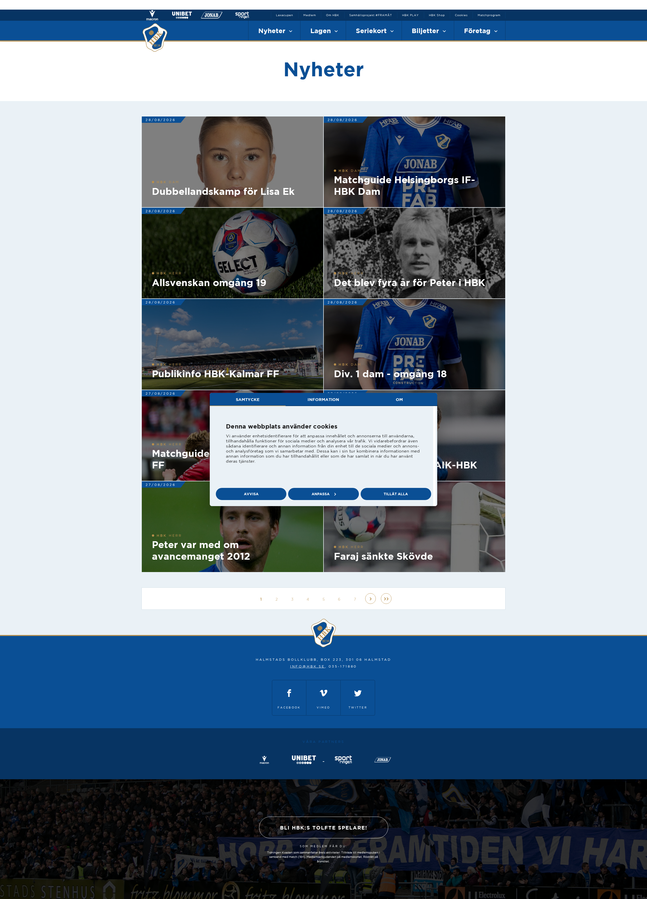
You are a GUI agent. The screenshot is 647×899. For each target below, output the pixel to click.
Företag (478, 30)
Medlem (309, 15)
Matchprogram (489, 15)
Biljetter (426, 30)
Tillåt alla (396, 494)
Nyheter (272, 30)
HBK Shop (437, 15)
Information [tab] (323, 399)
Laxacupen (284, 15)
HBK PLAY (410, 15)
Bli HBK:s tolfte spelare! (323, 828)
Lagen (321, 30)
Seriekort (372, 30)
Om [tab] (399, 399)
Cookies (461, 15)
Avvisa (251, 494)
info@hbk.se (307, 666)
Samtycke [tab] (248, 399)
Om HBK (332, 15)
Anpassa (321, 494)
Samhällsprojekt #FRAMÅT (370, 15)
